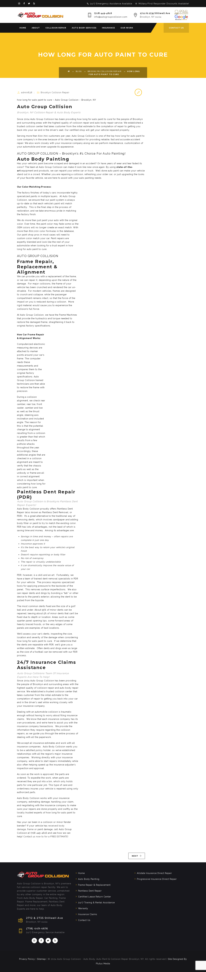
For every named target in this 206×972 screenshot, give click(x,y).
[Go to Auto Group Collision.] (69, 71)
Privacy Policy (27, 959)
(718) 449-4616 (103, 13)
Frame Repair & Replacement (94, 885)
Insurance (108, 28)
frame (30, 829)
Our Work (126, 28)
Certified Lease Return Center (94, 896)
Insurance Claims (87, 914)
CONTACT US (176, 28)
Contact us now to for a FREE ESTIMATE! (45, 836)
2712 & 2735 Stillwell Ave (155, 13)
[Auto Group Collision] (40, 15)
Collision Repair (55, 28)
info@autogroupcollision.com (110, 17)
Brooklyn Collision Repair (55, 92)
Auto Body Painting (88, 879)
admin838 (26, 92)
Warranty (83, 908)
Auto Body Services (84, 28)
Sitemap (41, 959)
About (36, 28)
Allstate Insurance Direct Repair (154, 873)
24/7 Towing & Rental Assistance (96, 902)
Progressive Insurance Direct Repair (157, 879)
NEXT (135, 856)
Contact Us (84, 920)
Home (22, 28)
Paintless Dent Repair (90, 891)
